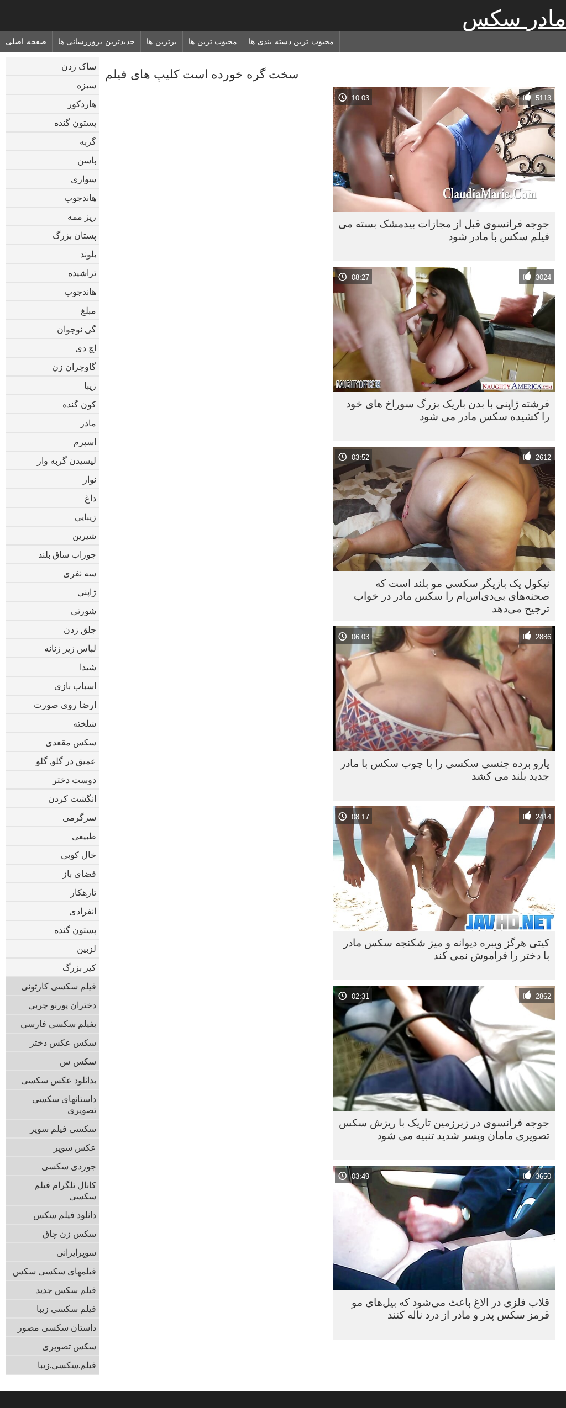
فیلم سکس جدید (66, 1289)
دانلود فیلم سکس (64, 1214)
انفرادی (82, 911)
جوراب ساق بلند (67, 554)
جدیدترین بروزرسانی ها (96, 41)
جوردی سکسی (68, 1166)
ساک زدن (78, 66)
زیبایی (85, 516)
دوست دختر (74, 779)
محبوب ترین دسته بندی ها (291, 41)
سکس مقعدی (70, 742)
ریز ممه (81, 216)
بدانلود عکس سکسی (58, 1080)
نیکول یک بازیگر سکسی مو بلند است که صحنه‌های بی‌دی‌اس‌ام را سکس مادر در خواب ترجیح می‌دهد (451, 595)
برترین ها (161, 41)
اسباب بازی (75, 685)
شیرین (84, 535)
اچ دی (85, 347)
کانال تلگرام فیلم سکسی (65, 1190)
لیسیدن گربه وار (66, 460)
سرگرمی (79, 817)
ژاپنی (86, 591)
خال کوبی (78, 854)
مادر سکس (514, 18)
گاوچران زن (74, 366)
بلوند (88, 254)
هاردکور (81, 103)
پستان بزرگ (74, 235)
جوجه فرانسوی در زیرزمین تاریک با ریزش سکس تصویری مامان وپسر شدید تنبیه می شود (444, 1129)
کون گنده (79, 404)
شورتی (83, 610)
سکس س (78, 1061)
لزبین (86, 948)
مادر (88, 422)
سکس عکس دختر (63, 1042)
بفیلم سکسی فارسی (58, 1023)
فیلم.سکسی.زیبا (67, 1364)
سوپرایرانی (76, 1252)
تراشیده (82, 272)
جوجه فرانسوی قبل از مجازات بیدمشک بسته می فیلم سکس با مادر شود (443, 230)
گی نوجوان (76, 329)
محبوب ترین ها (212, 41)
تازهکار (83, 892)
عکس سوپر (75, 1147)
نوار (89, 479)
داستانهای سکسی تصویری (64, 1104)
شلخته (84, 723)
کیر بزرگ (79, 967)
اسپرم (85, 441)
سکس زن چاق (69, 1233)
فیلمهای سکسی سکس (54, 1271)
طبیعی (84, 835)
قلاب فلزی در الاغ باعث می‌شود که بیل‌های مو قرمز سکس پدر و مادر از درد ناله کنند (450, 1308)
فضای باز (79, 873)
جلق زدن (80, 629)
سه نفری (79, 573)
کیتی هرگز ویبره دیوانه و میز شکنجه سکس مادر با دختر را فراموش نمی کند (446, 949)
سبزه (86, 85)
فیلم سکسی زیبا (66, 1308)
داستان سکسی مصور (57, 1327)
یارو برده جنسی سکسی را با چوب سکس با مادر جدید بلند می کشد (444, 769)
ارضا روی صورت (65, 704)
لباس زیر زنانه (70, 648)
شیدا (88, 667)
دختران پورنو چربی (62, 1004)
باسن (86, 160)
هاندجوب (80, 197)
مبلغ (88, 310)
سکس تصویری (69, 1346)
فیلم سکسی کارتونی (58, 986)
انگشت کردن (72, 798)
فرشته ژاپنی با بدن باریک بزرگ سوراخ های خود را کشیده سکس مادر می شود (447, 410)
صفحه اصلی (26, 41)
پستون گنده (75, 122)
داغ (90, 498)
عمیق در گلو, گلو (66, 760)
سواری (83, 178)
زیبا (90, 385)
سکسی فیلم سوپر (63, 1128)
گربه (88, 141)
